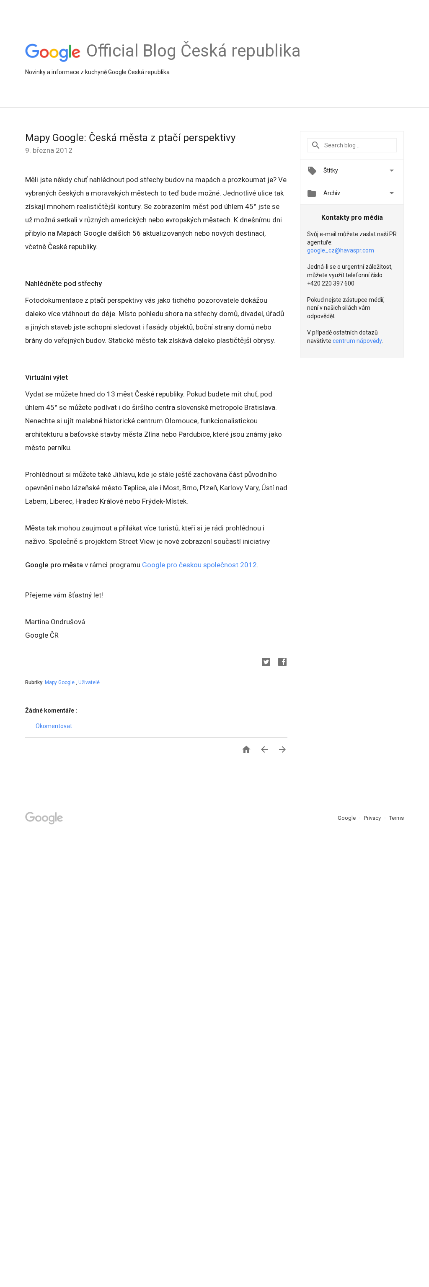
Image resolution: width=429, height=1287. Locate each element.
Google (347, 818)
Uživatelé (89, 682)
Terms (396, 818)
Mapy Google (60, 682)
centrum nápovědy (357, 340)
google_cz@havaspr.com (340, 250)
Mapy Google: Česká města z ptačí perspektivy (130, 138)
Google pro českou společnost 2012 (199, 565)
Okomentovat (54, 726)
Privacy (373, 818)
